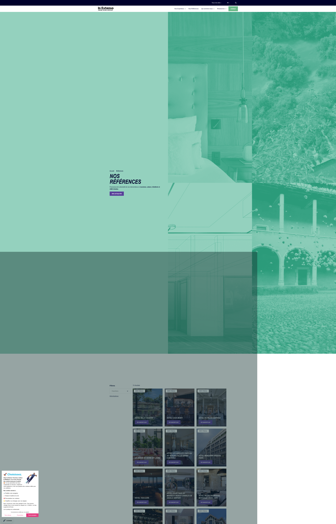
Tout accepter (32, 515)
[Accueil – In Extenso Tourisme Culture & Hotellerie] (105, 9)
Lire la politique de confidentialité (11, 509)
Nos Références (193, 8)
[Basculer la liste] (127, 391)
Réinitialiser (114, 396)
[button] (236, 3)
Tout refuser (8, 515)
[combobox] (118, 391)
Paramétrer (20, 515)
